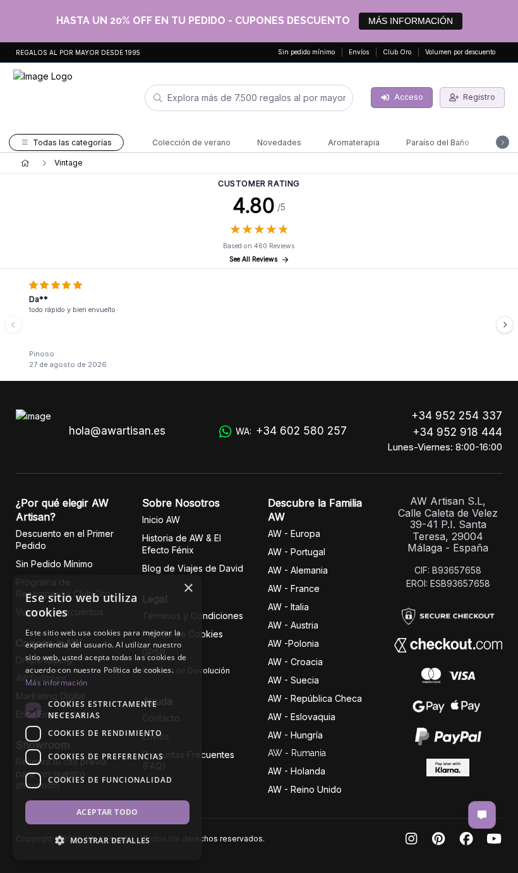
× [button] (188, 588)
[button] (107, 840)
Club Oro (397, 52)
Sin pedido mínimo (306, 52)
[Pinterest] (438, 839)
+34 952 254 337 (456, 415)
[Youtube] (494, 839)
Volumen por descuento (460, 52)
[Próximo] (505, 325)
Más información (56, 682)
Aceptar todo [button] (107, 812)
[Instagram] (411, 839)
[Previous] (13, 325)
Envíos (359, 52)
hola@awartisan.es (117, 430)
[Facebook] (466, 839)
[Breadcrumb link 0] (25, 163)
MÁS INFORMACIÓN (410, 21)
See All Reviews (253, 259)
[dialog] (107, 717)
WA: (291, 430)
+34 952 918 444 (457, 432)
